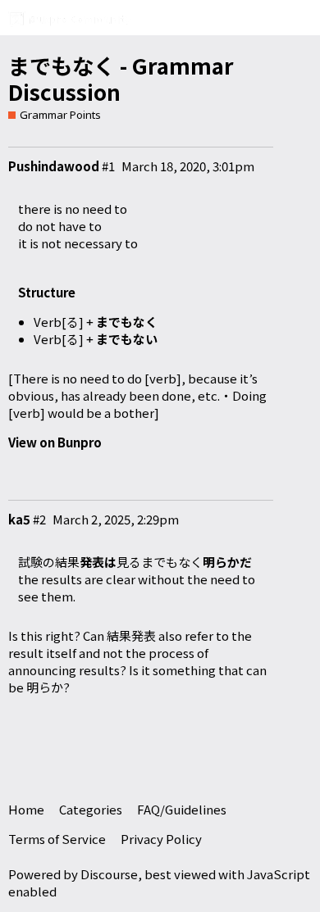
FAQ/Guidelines (181, 809)
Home (26, 809)
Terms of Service (57, 838)
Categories (90, 809)
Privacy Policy (161, 838)
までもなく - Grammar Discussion (121, 78)
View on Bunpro (55, 442)
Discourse (109, 874)
